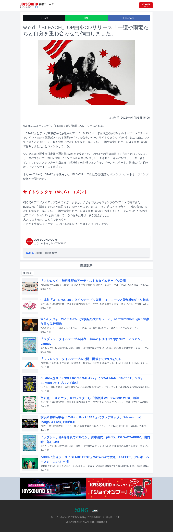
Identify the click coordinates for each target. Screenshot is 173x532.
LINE (86, 18)
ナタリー (36, 7)
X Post (44, 18)
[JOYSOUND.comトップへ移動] (146, 5)
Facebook (128, 18)
